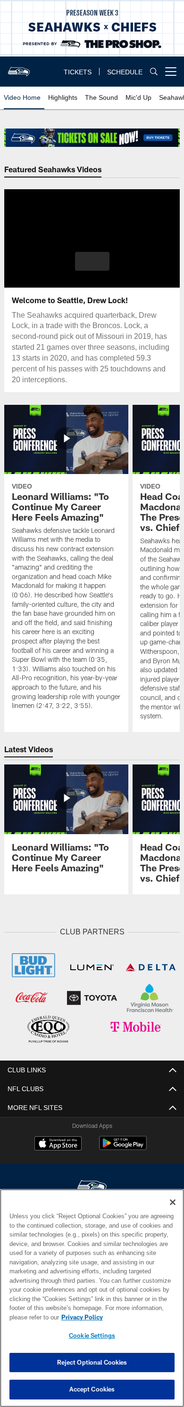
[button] (92, 261)
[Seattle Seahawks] (92, 1185)
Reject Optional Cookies (92, 1362)
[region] (92, 1298)
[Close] (172, 1202)
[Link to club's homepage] (19, 67)
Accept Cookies (92, 1389)
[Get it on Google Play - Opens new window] (123, 1146)
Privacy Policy (80, 1317)
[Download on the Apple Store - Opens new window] (58, 1143)
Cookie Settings (92, 1335)
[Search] (154, 71)
